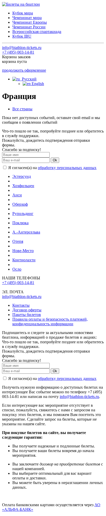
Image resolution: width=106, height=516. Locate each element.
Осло (16, 269)
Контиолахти (24, 260)
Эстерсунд (21, 176)
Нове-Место (23, 250)
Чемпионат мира (27, 17)
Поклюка (20, 223)
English (37, 83)
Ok (55, 160)
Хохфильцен (23, 186)
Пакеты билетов (26, 314)
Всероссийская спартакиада (36, 31)
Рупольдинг (22, 213)
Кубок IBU (21, 36)
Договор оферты (26, 310)
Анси (17, 195)
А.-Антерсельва (26, 232)
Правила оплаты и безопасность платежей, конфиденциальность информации (50, 321)
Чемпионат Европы (29, 22)
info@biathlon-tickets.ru (21, 47)
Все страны (22, 109)
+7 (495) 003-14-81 (18, 52)
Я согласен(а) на (51, 167)
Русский (28, 79)
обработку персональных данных (67, 167)
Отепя (17, 241)
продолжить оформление (24, 70)
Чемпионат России (29, 27)
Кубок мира (22, 13)
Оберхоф (20, 204)
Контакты (21, 305)
